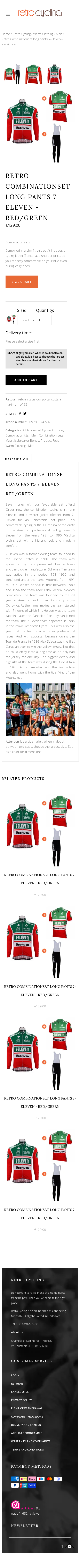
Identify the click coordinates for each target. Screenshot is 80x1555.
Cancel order (20, 1392)
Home (6, 34)
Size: (21, 310)
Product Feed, (50, 440)
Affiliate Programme (26, 1433)
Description (16, 459)
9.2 (38, 1508)
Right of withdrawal (26, 1408)
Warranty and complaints (30, 1441)
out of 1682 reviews (25, 1513)
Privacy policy (21, 1400)
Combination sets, (51, 435)
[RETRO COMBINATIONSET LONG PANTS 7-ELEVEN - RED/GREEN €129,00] (40, 793)
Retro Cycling (22, 34)
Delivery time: (19, 333)
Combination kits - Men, (22, 435)
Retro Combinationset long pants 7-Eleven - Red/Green (32, 41)
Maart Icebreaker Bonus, (23, 440)
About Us (17, 1332)
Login (15, 1375)
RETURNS (17, 1383)
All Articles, (30, 430)
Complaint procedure (27, 1416)
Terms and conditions (27, 1449)
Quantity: (45, 310)
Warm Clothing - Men (47, 34)
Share (11, 413)
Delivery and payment (27, 1425)
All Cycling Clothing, (51, 430)
